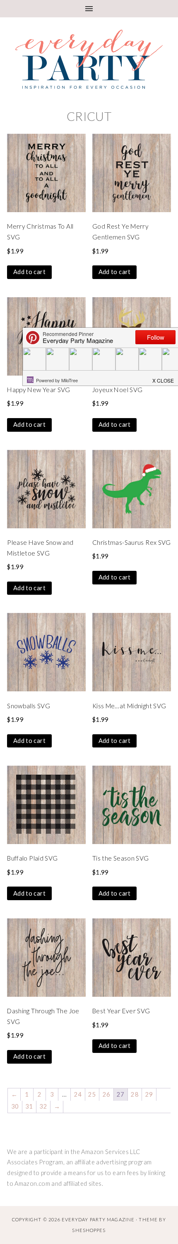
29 (149, 1094)
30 (15, 1106)
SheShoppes (89, 1230)
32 (43, 1106)
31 (29, 1106)
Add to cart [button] (29, 271)
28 (135, 1094)
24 (78, 1094)
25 (92, 1094)
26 (107, 1094)
